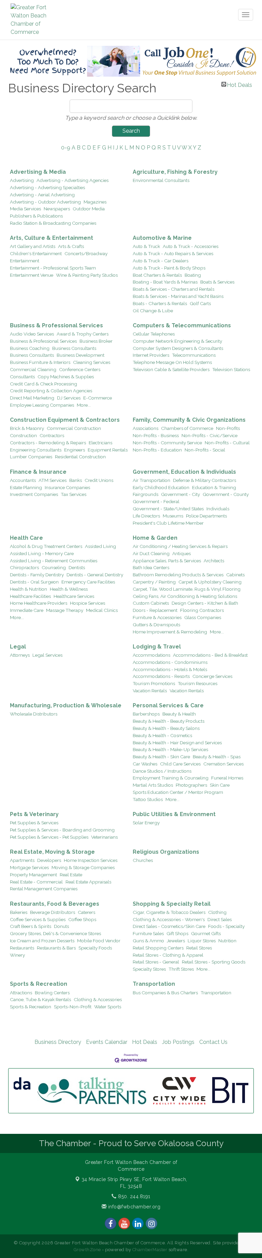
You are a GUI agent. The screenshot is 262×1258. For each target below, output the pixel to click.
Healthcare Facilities (30, 596)
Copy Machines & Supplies (66, 376)
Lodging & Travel (157, 646)
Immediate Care (26, 610)
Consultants (22, 376)
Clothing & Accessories (98, 999)
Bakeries (18, 912)
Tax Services (73, 494)
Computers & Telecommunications (182, 325)
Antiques (181, 553)
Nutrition (227, 940)
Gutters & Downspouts (156, 624)
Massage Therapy (64, 610)
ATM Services (53, 480)
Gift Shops (177, 933)
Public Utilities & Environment (174, 814)
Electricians (100, 442)
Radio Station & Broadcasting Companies (53, 223)
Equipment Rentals (108, 450)
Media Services (25, 208)
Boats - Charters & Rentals (160, 303)
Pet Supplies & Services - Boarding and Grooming (62, 830)
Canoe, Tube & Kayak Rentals (40, 999)
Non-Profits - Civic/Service (209, 435)
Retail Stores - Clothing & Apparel (168, 955)
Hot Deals (239, 84)
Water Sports (107, 1006)
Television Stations (231, 369)
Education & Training (214, 487)
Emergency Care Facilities (88, 582)
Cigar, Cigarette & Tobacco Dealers (169, 912)
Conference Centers (79, 369)
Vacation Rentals (150, 690)
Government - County (226, 494)
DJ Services (69, 398)
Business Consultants (74, 348)
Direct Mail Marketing (32, 398)
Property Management (33, 874)
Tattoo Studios (148, 799)
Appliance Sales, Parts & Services (167, 560)
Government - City (180, 494)
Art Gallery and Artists (32, 246)
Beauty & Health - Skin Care (161, 756)
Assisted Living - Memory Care (42, 553)
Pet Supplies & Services (34, 822)
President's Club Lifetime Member (168, 523)
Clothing (217, 912)
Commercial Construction (74, 428)
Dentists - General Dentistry (95, 574)
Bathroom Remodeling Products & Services (178, 574)
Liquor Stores (202, 940)
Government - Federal (156, 501)
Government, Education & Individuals (184, 472)
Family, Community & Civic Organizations (189, 420)
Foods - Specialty (226, 926)
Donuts (61, 926)
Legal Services (47, 655)
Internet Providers (151, 355)
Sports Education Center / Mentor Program (178, 792)
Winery (17, 955)
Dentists (77, 567)
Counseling (54, 567)
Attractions (21, 992)
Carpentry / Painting (154, 582)
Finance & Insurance (38, 472)
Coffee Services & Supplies (38, 919)
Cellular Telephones (154, 334)
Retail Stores (199, 948)
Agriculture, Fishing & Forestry (175, 172)
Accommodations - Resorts (161, 676)
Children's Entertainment (36, 253)
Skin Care (220, 785)
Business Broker (96, 341)
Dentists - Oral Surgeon (34, 582)
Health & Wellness (69, 589)
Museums (173, 516)
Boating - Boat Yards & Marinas (165, 282)
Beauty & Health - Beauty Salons (166, 728)
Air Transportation (151, 480)
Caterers (86, 912)
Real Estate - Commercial (36, 881)
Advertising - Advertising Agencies (72, 180)
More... (84, 405)
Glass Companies (202, 617)
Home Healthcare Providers (38, 603)
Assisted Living (100, 546)
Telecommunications (194, 355)
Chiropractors (24, 567)
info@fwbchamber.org (133, 1206)
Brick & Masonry (27, 428)
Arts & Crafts (71, 246)
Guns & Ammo (148, 940)
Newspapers (57, 208)
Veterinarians (104, 837)
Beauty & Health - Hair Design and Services (177, 742)
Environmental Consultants (161, 180)
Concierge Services (212, 676)
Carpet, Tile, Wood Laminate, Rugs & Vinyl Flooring (187, 589)
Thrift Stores (181, 969)
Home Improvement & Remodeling (170, 631)
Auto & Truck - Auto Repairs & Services (173, 253)
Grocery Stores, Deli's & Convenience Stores (55, 933)
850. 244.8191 (133, 1196)
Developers (49, 860)
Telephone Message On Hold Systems (172, 362)
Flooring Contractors (202, 610)
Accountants (23, 480)
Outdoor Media (89, 208)
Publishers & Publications (36, 216)
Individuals (217, 508)
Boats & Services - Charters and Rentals (173, 289)
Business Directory (57, 1042)
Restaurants (22, 948)
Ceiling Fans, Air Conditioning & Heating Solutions (185, 596)
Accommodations (151, 655)
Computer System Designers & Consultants (178, 348)
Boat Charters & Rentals (157, 275)
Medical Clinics (102, 610)
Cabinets (235, 574)
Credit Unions (99, 480)
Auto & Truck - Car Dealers (160, 260)
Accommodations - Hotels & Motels (170, 669)
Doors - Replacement (155, 610)
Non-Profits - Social (205, 450)
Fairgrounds (145, 494)
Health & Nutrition (28, 589)
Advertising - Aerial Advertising (42, 194)
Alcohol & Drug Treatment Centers (46, 546)
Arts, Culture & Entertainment (51, 238)
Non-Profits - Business (156, 435)
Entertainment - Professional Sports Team (53, 268)
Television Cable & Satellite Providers (171, 369)
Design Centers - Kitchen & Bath (205, 603)
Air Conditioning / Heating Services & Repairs (180, 546)
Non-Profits (228, 428)
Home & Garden (155, 538)
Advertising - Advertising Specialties (47, 187)
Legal (18, 646)
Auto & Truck (146, 246)
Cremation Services (223, 763)
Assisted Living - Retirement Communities (53, 560)
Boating (193, 275)
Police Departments (206, 516)
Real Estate (71, 874)
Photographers (191, 785)
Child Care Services (180, 763)
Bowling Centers (52, 992)
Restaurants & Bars (56, 948)
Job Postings (178, 1042)
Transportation (154, 984)
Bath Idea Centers (151, 567)
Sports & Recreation (38, 984)
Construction (23, 435)
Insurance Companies (67, 487)
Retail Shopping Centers (158, 948)
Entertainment (24, 260)
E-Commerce (97, 398)
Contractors (52, 435)
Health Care (26, 538)
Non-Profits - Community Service (167, 442)
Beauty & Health (179, 714)
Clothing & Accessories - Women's (169, 919)
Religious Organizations (166, 852)
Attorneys (20, 655)
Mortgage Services (29, 867)
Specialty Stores (149, 969)
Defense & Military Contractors (204, 480)
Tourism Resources (197, 683)
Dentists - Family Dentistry (37, 574)
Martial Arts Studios (153, 785)
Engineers (74, 450)
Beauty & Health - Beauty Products (168, 721)
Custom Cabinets (151, 603)
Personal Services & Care (168, 705)
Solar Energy (146, 822)
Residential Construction (80, 456)
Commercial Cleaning (33, 369)
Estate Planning (26, 487)
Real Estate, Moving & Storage (52, 852)
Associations (145, 428)
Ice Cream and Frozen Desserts (42, 940)
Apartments (22, 860)
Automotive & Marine (162, 238)
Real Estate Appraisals (88, 881)
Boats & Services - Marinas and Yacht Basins (178, 296)
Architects (214, 560)
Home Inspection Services (90, 860)
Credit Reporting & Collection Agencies (51, 390)
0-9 (65, 147)
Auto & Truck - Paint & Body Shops (169, 268)
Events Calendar (106, 1042)
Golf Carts (200, 303)
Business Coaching (29, 348)
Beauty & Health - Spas (217, 756)
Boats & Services (217, 282)
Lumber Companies (31, 456)
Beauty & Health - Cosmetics (162, 735)
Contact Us (213, 1042)
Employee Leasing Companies (42, 405)
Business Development (80, 355)
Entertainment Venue (31, 275)
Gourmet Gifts (206, 933)
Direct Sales (219, 919)
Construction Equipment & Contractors (65, 420)
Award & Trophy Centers (82, 334)
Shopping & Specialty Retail (171, 904)
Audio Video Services (32, 334)
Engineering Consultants (35, 450)
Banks (75, 480)
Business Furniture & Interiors (40, 362)
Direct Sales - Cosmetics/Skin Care (169, 926)
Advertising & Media (38, 172)
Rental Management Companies (43, 888)
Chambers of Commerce (187, 428)
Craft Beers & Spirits (30, 926)
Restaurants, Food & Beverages (54, 904)
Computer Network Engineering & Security (177, 341)
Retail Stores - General (156, 962)
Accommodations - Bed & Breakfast (210, 655)
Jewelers (176, 940)
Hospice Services (87, 603)
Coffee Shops (82, 919)
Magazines (95, 202)
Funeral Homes (227, 778)
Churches (143, 860)
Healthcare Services (74, 596)
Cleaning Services (91, 362)
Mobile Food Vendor (98, 940)
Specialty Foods (95, 948)
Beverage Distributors (52, 912)
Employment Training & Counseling (170, 778)
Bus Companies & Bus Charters (165, 992)
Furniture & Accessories (157, 617)
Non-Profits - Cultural (227, 442)
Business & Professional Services (56, 325)
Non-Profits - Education (157, 450)
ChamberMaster (150, 1249)
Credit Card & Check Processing (43, 383)
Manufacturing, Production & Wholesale (65, 705)
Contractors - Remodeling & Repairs (48, 442)
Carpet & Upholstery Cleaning (210, 582)
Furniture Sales (148, 933)
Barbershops (146, 714)
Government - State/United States (168, 508)
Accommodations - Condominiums (170, 662)
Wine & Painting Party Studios (87, 275)
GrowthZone (87, 1249)
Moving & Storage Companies (83, 867)
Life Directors (146, 516)
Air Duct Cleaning (151, 553)
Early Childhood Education (161, 487)
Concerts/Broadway (85, 253)
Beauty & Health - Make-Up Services (170, 749)
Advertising (22, 180)
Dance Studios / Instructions (162, 771)
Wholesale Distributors (33, 714)
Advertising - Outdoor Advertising (45, 202)
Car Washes (145, 763)
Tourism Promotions (154, 683)
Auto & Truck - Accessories (190, 246)
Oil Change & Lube (153, 310)
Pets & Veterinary (34, 814)
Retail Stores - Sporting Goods (213, 962)
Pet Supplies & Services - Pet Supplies (49, 837)
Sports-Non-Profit (72, 1006)
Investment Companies (34, 494)
